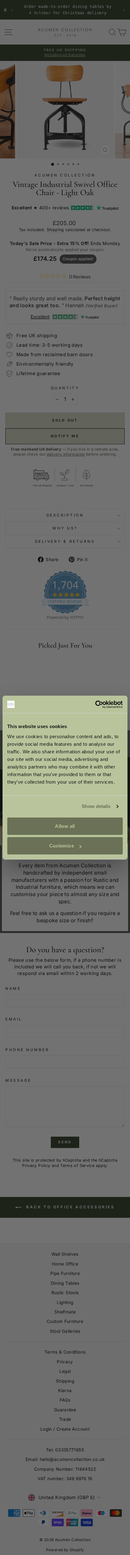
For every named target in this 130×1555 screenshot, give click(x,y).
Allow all (65, 826)
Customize (61, 845)
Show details (96, 806)
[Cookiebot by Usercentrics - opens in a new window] (95, 704)
